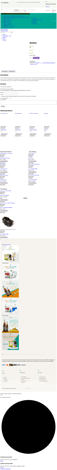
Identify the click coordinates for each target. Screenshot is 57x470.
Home (34, 18)
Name (2, 92)
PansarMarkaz (7, 388)
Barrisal (45, 129)
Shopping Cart (42, 378)
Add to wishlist (32, 61)
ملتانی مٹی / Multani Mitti (32, 168)
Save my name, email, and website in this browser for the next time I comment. (19, 96)
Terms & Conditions (43, 381)
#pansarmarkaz (6, 244)
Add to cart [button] (4, 134)
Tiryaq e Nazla (3, 129)
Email (1, 94)
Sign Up (2, 467)
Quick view (2, 128)
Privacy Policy (42, 379)
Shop (34, 22)
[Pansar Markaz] (4, 29)
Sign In (1, 461)
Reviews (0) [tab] (12, 71)
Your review (3, 99)
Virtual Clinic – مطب (37, 19)
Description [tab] (5, 71)
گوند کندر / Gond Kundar (32, 179)
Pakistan (47, 6)
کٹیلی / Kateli (30, 158)
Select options (32, 161)
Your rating (3, 98)
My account (42, 376)
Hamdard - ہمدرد (39, 62)
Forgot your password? (5, 469)
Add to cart (36, 57)
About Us (35, 20)
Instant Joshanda (33, 129)
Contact (34, 23)
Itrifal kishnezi (18, 129)
